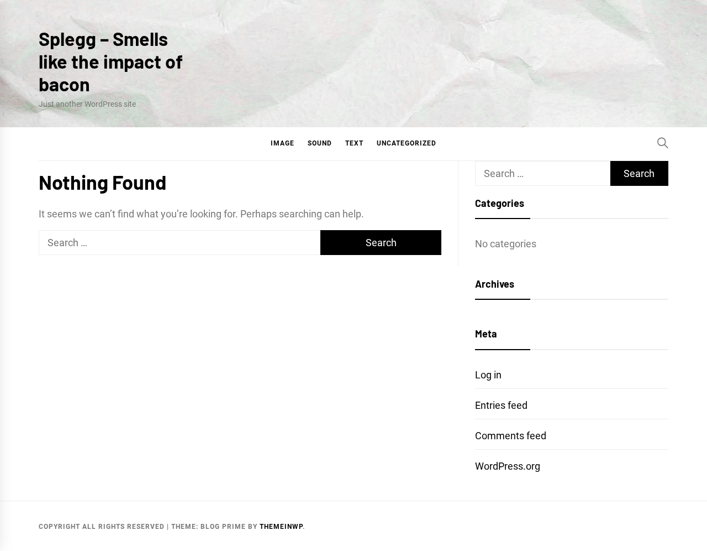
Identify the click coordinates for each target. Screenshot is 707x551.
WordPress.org (507, 466)
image (282, 143)
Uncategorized (406, 143)
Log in (488, 375)
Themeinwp (281, 527)
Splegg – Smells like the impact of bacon (111, 61)
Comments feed (510, 435)
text (354, 143)
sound (320, 143)
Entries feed (501, 405)
